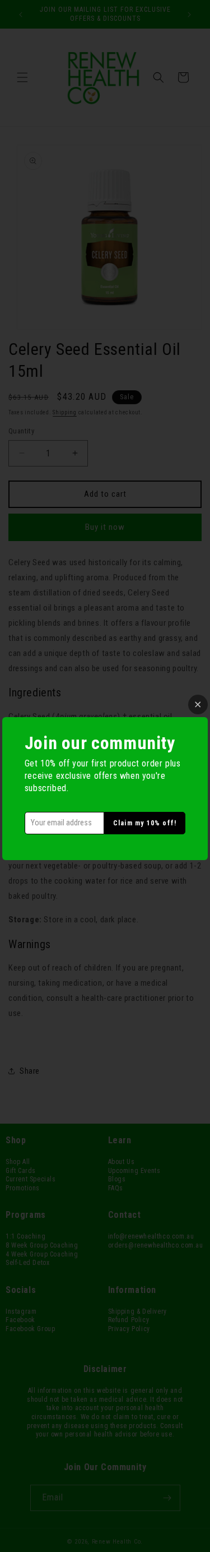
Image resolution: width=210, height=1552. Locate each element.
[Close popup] (198, 704)
